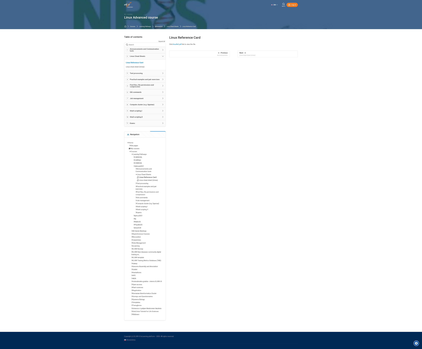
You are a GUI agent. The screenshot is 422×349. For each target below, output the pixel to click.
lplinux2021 (139, 216)
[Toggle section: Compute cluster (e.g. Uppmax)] (163, 105)
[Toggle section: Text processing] (163, 73)
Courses (132, 26)
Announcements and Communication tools (144, 50)
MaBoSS (138, 222)
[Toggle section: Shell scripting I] (163, 111)
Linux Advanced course (141, 17)
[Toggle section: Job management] (163, 98)
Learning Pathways (145, 26)
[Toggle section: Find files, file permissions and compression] (163, 86)
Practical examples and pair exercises (145, 79)
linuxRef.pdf (177, 44)
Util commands (135, 92)
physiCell (138, 228)
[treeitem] (145, 228)
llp (135, 219)
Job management (136, 98)
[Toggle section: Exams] (163, 123)
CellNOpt (138, 160)
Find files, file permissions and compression (142, 86)
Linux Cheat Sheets (173, 26)
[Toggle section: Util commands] (163, 92)
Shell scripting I (136, 111)
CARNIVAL (138, 157)
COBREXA (138, 163)
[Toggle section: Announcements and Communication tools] (163, 50)
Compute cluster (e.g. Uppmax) (142, 105)
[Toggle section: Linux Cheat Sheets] (163, 56)
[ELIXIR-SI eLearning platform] (128, 4)
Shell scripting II (136, 117)
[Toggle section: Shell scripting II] (163, 117)
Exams (132, 123)
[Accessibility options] (416, 343)
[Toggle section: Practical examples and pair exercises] (163, 79)
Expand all (162, 41)
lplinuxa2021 (159, 26)
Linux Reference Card (189, 26)
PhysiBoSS (138, 225)
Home (125, 26)
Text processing (136, 73)
